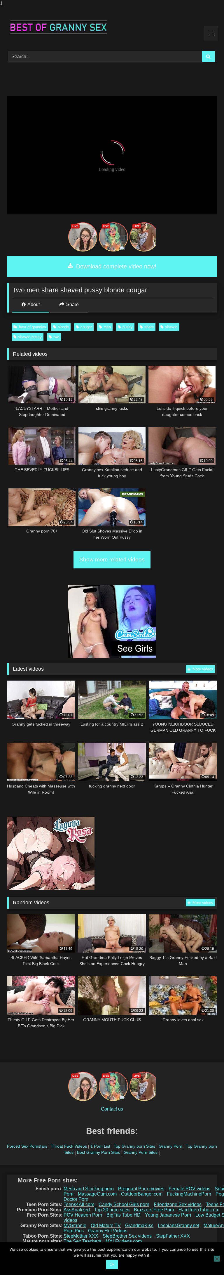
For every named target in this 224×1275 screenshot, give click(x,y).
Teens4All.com (79, 1204)
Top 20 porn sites (112, 1209)
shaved (171, 327)
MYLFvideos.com (124, 1241)
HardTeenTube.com (198, 1209)
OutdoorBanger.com (141, 1193)
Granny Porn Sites (141, 1152)
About (33, 304)
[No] (217, 1259)
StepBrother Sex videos (127, 1236)
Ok (112, 1264)
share (149, 327)
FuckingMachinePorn (189, 1193)
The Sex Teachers (82, 1241)
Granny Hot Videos (107, 1230)
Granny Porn (170, 1146)
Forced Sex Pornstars (27, 1146)
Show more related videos (112, 559)
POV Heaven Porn (83, 1214)
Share (72, 304)
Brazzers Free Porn (154, 1209)
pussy (128, 327)
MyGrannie (75, 1225)
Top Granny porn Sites (134, 1146)
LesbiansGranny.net (178, 1225)
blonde (63, 327)
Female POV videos (189, 1188)
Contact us (112, 1108)
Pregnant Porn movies (141, 1188)
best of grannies (32, 327)
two (56, 337)
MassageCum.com (97, 1193)
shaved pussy (30, 337)
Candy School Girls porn (124, 1204)
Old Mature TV (106, 1225)
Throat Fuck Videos (69, 1146)
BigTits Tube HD (123, 1214)
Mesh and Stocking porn (89, 1188)
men (107, 327)
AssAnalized (77, 1209)
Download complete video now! (115, 266)
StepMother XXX (81, 1236)
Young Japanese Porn (168, 1214)
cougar (86, 327)
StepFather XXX (173, 1236)
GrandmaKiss (139, 1225)
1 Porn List (100, 1146)
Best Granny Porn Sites (98, 1152)
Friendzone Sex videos (178, 1204)
